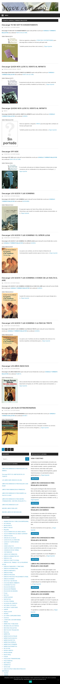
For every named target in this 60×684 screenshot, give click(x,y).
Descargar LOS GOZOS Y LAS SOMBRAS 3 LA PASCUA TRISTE (27, 323)
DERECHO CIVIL (8, 558)
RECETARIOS (7, 662)
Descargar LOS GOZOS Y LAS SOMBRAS (18, 193)
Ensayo (5, 593)
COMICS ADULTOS (9, 546)
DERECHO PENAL (8, 572)
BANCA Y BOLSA (8, 527)
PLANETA (18, 374)
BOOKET (25, 415)
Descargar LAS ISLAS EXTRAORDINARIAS (19, 408)
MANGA (6, 622)
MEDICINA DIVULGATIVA (10, 628)
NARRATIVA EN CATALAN (10, 636)
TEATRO (6, 673)
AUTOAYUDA (7, 523)
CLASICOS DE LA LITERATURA (12, 540)
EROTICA (6, 595)
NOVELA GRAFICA (8, 650)
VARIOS (5, 111)
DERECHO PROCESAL (9, 574)
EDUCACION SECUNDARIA (11, 591)
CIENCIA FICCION (8, 535)
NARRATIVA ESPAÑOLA (10, 642)
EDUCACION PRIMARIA (10, 589)
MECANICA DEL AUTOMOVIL (11, 626)
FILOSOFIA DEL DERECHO (10, 603)
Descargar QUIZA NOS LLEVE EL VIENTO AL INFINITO (24, 66)
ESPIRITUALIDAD (8, 597)
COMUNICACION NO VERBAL (11, 550)
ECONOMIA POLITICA (9, 585)
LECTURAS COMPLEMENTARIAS (12, 615)
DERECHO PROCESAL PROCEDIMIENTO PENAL (16, 576)
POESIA (6, 656)
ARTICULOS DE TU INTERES (39, 454)
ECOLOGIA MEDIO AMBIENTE (11, 583)
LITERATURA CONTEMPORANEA (12, 27)
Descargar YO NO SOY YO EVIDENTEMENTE (20, 25)
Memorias (6, 632)
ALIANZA (25, 116)
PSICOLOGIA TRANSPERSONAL (12, 658)
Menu (6, 15)
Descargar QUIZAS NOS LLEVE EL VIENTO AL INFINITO (24, 108)
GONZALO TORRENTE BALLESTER (47, 157)
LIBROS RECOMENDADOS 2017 (10, 504)
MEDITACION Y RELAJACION (11, 630)
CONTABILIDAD (8, 552)
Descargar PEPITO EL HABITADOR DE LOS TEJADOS (13, 475)
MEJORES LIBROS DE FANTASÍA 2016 (11, 512)
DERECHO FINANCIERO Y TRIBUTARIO (14, 566)
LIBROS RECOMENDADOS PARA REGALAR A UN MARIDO (14, 469)
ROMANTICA (7, 665)
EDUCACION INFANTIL (9, 587)
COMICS (6, 544)
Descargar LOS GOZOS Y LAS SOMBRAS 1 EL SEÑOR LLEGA (26, 235)
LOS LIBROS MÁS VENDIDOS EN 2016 (12, 480)
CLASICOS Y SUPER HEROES (11, 542)
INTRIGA (6, 69)
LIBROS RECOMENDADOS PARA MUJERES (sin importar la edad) (14, 494)
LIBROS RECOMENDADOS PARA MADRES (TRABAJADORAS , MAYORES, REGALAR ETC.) (14, 500)
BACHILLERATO (8, 525)
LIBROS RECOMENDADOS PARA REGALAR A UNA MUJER (15, 485)
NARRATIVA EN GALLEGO (10, 638)
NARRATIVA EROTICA (9, 640)
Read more (35, 478)
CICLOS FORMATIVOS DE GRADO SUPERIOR (15, 533)
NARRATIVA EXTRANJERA (10, 644)
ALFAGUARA (26, 201)
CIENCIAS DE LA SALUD (10, 538)
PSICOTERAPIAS (8, 660)
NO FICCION (7, 648)
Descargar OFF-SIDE (10, 151)
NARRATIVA (7, 634)
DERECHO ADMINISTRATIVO (11, 556)
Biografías (6, 529)
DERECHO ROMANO (9, 579)
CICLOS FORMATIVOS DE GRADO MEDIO (15, 531)
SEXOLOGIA (7, 667)
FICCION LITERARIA (9, 601)
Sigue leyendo (48, 46)
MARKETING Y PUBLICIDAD (11, 624)
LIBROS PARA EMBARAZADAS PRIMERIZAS (13, 489)
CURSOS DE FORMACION (10, 554)
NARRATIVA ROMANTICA (10, 646)
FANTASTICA (7, 599)
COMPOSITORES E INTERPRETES (12, 548)
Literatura (6, 617)
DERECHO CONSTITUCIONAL (11, 560)
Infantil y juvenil (8, 611)
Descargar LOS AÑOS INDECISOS (15, 366)
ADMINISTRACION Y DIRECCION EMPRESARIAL (16, 521)
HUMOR (6, 609)
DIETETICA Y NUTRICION (10, 581)
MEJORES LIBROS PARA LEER (9, 508)
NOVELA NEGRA (12, 69)
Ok (30, 681)
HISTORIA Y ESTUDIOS (10, 605)
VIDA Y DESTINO (37, 458)
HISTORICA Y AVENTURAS (11, 607)
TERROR (19, 69)
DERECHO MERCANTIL (10, 570)
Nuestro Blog (7, 654)
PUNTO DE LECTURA (21, 32)
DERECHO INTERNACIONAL (11, 568)
